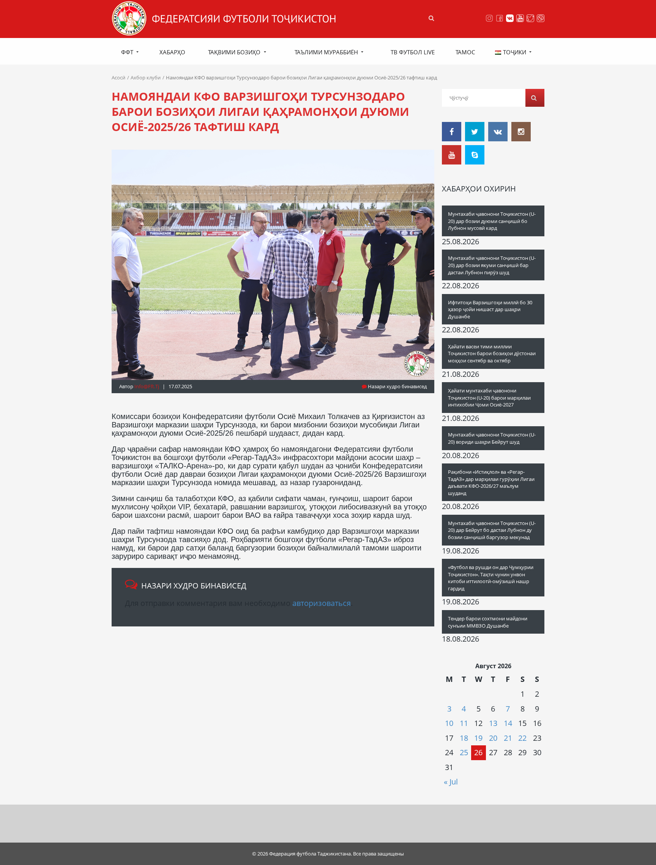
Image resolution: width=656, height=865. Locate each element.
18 (464, 738)
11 (464, 723)
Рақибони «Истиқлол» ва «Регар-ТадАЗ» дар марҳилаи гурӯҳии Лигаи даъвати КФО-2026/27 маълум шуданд (491, 482)
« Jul (451, 781)
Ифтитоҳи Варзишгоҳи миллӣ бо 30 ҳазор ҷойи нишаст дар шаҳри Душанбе (490, 309)
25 (464, 752)
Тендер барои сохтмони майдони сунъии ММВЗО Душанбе (487, 622)
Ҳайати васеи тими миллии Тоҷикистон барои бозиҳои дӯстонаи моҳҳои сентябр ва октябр (492, 353)
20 (493, 738)
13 (493, 723)
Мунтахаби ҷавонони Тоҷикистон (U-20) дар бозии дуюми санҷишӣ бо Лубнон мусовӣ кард (492, 220)
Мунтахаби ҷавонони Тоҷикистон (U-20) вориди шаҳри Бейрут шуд (492, 438)
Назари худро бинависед (397, 386)
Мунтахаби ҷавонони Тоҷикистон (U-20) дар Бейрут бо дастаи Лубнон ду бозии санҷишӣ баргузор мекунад (492, 530)
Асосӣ (118, 77)
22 (522, 738)
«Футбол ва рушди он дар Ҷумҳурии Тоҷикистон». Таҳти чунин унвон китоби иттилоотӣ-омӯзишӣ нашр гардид (490, 578)
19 (478, 738)
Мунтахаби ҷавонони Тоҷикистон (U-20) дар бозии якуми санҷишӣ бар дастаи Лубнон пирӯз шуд (492, 265)
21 (508, 738)
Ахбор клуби (146, 77)
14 (508, 723)
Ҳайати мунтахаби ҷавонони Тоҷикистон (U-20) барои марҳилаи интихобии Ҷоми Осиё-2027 (489, 397)
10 (449, 723)
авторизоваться (321, 603)
